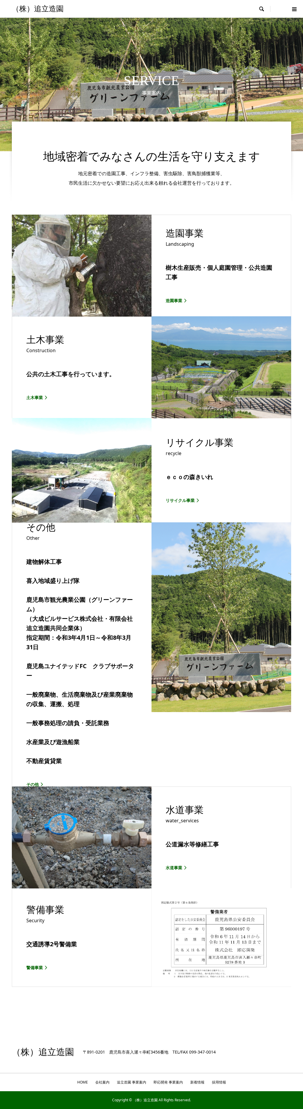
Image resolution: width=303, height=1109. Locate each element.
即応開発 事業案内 (168, 1082)
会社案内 (102, 1082)
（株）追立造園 (38, 9)
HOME (82, 1082)
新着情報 (197, 1082)
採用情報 (219, 1082)
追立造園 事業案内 (131, 1082)
